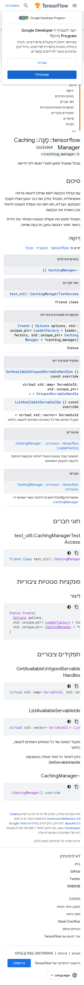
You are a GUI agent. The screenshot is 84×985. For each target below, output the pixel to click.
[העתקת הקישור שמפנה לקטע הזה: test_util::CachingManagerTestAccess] (60, 542)
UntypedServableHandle (57, 393)
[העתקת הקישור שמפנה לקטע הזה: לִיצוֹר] (65, 596)
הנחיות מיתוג (71, 929)
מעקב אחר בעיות (68, 906)
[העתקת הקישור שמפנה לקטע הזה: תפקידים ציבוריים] (31, 655)
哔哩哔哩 (73, 886)
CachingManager (65, 502)
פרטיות (62, 953)
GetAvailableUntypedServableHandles (39, 371)
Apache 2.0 (72, 823)
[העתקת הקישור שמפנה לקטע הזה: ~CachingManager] (36, 776)
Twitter (75, 879)
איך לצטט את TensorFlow (62, 936)
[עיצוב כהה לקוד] (69, 553)
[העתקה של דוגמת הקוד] (76, 553)
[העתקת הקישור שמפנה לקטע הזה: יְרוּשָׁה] (63, 238)
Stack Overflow (69, 921)
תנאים (76, 953)
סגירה (42, 63)
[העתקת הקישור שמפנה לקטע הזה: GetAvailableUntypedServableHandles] (58, 675)
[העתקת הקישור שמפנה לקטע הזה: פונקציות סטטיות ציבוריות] (10, 582)
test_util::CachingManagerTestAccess (44, 294)
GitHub (75, 871)
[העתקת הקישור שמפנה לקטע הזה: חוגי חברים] (47, 522)
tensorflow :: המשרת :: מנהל (47, 248)
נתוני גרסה (73, 914)
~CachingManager (63, 270)
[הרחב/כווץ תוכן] (74, 130)
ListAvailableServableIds (38, 402)
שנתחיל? (42, 75)
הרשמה (19, 963)
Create (24, 326)
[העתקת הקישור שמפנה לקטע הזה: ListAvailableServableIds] (24, 711)
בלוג (77, 864)
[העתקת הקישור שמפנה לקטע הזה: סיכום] (61, 181)
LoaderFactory (46, 330)
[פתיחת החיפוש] (26, 5)
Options (42, 326)
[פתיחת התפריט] (74, 5)
